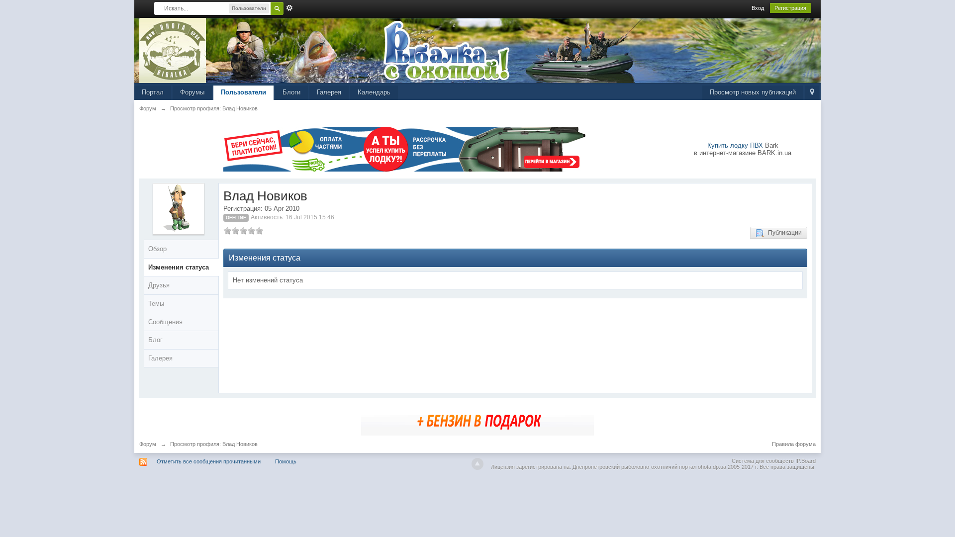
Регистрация (790, 8)
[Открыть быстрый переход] (812, 93)
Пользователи (243, 92)
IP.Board (805, 461)
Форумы (192, 92)
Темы (156, 303)
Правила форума (794, 444)
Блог (155, 340)
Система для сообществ (763, 461)
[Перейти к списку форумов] (173, 50)
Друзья (159, 285)
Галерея (329, 92)
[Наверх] (477, 464)
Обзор (157, 249)
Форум (147, 444)
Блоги (291, 92)
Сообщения (165, 322)
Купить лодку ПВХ (735, 145)
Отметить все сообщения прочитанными (209, 461)
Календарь (374, 92)
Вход (758, 8)
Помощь (285, 461)
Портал (153, 92)
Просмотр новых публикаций (753, 92)
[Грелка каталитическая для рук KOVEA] (477, 420)
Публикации (783, 232)
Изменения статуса (178, 267)
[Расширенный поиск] (289, 8)
